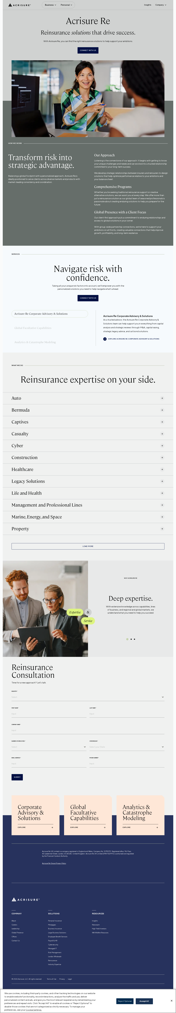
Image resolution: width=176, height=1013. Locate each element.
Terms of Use (51, 979)
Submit (17, 777)
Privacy (62, 979)
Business (49, 5)
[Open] (163, 697)
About (14, 921)
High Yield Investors (99, 929)
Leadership (15, 929)
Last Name (93, 708)
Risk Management (54, 953)
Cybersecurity (53, 945)
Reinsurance (52, 961)
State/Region (94, 741)
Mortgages (52, 925)
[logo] (19, 5)
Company (159, 5)
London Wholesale (54, 957)
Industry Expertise (54, 964)
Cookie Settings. (34, 1010)
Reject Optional (125, 1001)
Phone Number (94, 757)
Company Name (16, 724)
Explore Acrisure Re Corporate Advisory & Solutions (133, 339)
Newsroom (96, 925)
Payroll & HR (52, 941)
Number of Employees (18, 741)
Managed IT (52, 949)
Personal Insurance (55, 921)
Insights (147, 5)
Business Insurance (55, 929)
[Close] (172, 1001)
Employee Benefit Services (57, 937)
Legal (70, 979)
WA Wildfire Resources (100, 933)
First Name (15, 708)
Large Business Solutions (57, 933)
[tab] (50, 313)
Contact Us (16, 941)
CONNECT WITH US (88, 50)
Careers (14, 925)
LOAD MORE (88, 546)
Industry (14, 691)
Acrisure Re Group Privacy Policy (54, 863)
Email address (16, 757)
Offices (14, 937)
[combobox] (86, 697)
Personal (65, 5)
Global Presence (17, 933)
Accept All (144, 1001)
